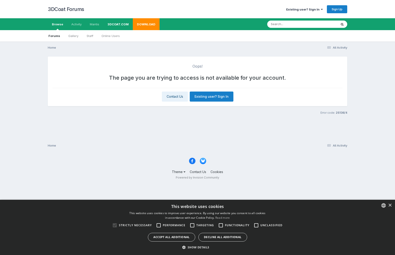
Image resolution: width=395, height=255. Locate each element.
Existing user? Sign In (303, 9)
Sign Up (337, 9)
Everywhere (323, 24)
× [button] (390, 205)
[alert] (197, 227)
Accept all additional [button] (171, 237)
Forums (54, 36)
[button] (197, 247)
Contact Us (175, 96)
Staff (90, 36)
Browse (57, 24)
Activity (76, 24)
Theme (178, 172)
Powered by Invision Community (197, 177)
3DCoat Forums (66, 9)
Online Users (110, 36)
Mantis (94, 24)
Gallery (73, 36)
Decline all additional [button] (223, 237)
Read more (222, 218)
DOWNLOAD (146, 24)
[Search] (342, 24)
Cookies (217, 172)
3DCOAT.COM (118, 24)
